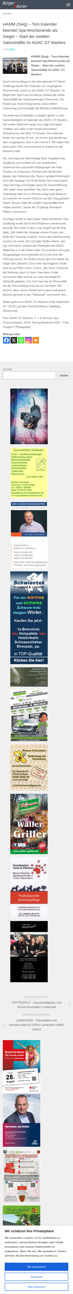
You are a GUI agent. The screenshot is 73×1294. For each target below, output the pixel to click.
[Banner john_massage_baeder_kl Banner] (29, 685)
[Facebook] (6, 340)
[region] (36, 1260)
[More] (35, 340)
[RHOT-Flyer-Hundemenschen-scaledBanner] (21, 1201)
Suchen (7, 369)
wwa (12, 49)
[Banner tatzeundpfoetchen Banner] (29, 916)
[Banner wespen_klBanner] (29, 789)
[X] (13, 340)
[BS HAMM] (21, 1091)
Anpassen (36, 1276)
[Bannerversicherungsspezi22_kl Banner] (29, 567)
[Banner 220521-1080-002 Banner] (29, 443)
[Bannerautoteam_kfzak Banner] (29, 740)
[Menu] (68, 4)
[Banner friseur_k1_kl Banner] (29, 981)
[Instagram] (28, 340)
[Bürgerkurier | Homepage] (19, 4)
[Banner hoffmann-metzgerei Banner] (29, 853)
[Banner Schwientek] (29, 663)
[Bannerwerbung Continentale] (21, 1145)
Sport (7, 13)
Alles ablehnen (36, 1286)
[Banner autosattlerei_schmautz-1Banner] (29, 497)
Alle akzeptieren (36, 1266)
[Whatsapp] (21, 340)
